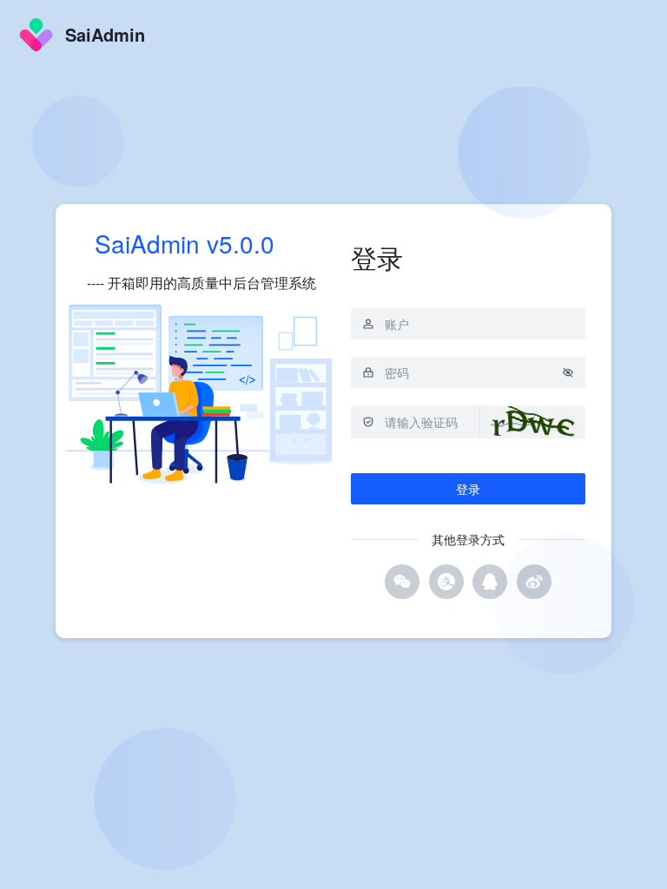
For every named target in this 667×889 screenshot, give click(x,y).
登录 (468, 488)
